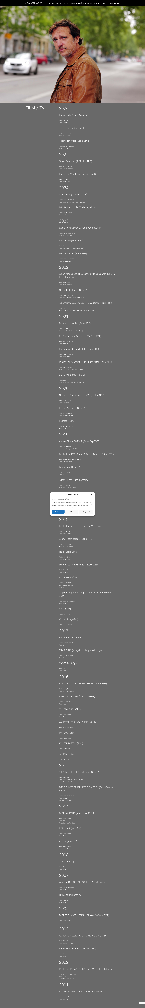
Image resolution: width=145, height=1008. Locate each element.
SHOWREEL (88, 3)
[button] (92, 495)
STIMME (96, 3)
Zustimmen (58, 512)
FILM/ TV (58, 3)
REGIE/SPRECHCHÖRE (77, 3)
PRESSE (110, 3)
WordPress (41, 1006)
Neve (26, 1006)
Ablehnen (71, 512)
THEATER (65, 3)
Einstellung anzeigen (85, 512)
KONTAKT (117, 3)
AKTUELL (51, 3)
